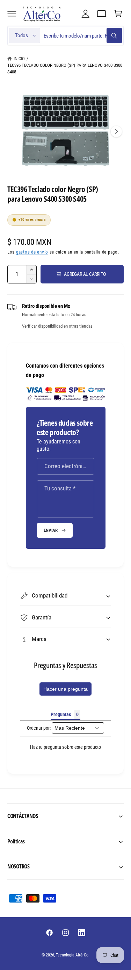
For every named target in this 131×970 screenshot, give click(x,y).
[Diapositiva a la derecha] (116, 131)
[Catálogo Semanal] (102, 14)
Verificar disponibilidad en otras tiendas (57, 326)
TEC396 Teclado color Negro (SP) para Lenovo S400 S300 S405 (64, 68)
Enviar (51, 530)
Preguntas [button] (61, 714)
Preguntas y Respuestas (65, 665)
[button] (12, 14)
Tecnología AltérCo (72, 955)
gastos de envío (32, 252)
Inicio (19, 58)
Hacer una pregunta (65, 689)
